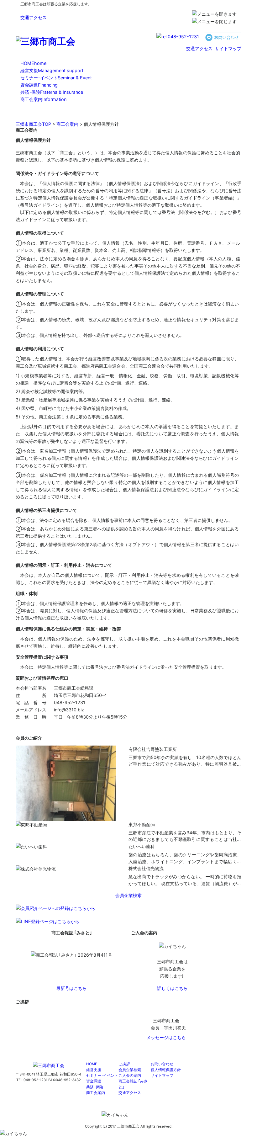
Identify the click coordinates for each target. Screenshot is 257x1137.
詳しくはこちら (172, 988)
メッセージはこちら (166, 1037)
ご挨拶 (124, 1064)
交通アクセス (33, 17)
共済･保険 (51, 92)
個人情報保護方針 (166, 1070)
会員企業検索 (129, 1070)
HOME (33, 63)
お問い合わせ (162, 1064)
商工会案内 (43, 99)
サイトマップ (228, 48)
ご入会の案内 (129, 1075)
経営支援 (51, 70)
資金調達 (39, 85)
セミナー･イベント (56, 77)
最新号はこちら (71, 988)
